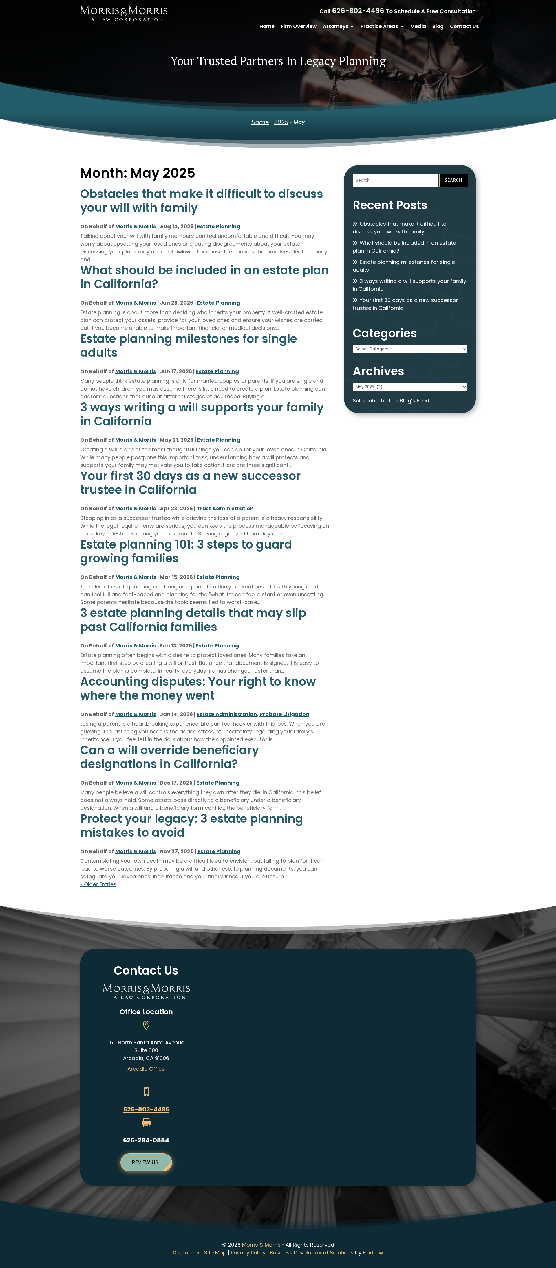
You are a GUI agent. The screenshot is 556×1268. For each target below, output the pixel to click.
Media (418, 27)
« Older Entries (98, 884)
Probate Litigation (284, 714)
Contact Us (464, 27)
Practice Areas (379, 27)
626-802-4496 (358, 11)
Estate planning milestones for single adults (188, 346)
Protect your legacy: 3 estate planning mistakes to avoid (191, 826)
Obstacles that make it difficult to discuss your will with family (201, 201)
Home (267, 27)
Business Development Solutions (312, 1252)
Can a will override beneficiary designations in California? (169, 757)
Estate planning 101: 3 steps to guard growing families (186, 551)
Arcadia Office (146, 1068)
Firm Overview (299, 27)
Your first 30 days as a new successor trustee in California (190, 483)
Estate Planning (218, 226)
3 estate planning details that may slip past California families (193, 620)
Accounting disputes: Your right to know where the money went (198, 688)
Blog (438, 27)
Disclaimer (186, 1252)
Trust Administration (225, 508)
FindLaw (373, 1252)
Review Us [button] (145, 1162)
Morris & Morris (135, 226)
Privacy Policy (248, 1252)
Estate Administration (227, 714)
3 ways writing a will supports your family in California (202, 414)
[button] (550, 1226)
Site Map (215, 1252)
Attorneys (335, 27)
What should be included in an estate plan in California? (204, 277)
